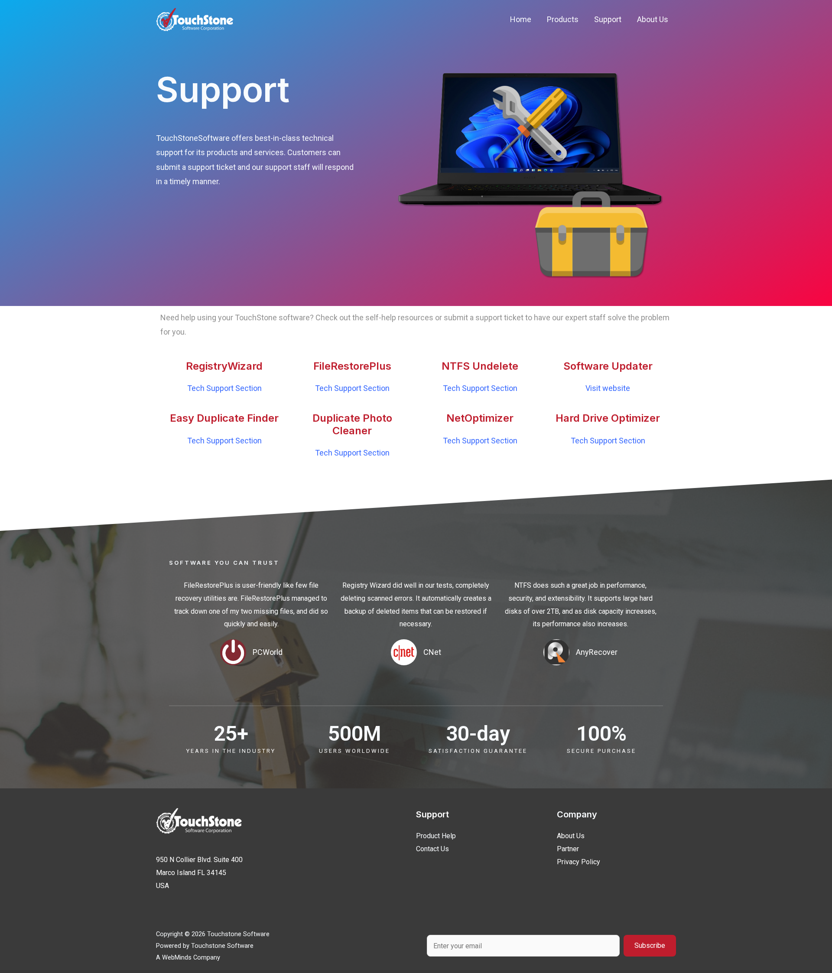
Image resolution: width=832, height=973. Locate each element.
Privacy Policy (578, 862)
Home (520, 19)
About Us (652, 19)
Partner (568, 849)
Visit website (607, 388)
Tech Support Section (224, 388)
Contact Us (432, 849)
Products (562, 19)
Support (607, 19)
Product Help (436, 836)
